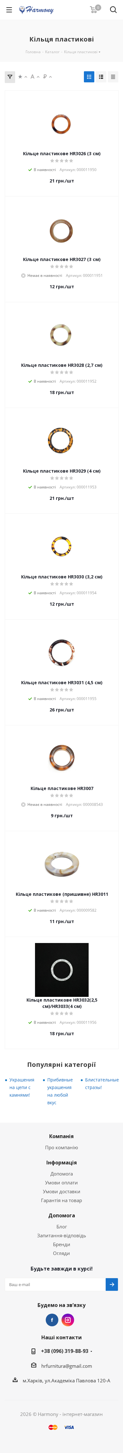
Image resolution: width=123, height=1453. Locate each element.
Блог (61, 1226)
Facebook (52, 1320)
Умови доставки (61, 1191)
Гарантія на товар (61, 1200)
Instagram (68, 1320)
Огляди (61, 1253)
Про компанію (61, 1147)
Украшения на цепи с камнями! (21, 1087)
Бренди (61, 1244)
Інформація (61, 1162)
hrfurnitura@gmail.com (66, 1366)
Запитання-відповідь (61, 1235)
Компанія (61, 1136)
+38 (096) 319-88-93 (64, 1351)
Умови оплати (61, 1182)
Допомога (61, 1173)
